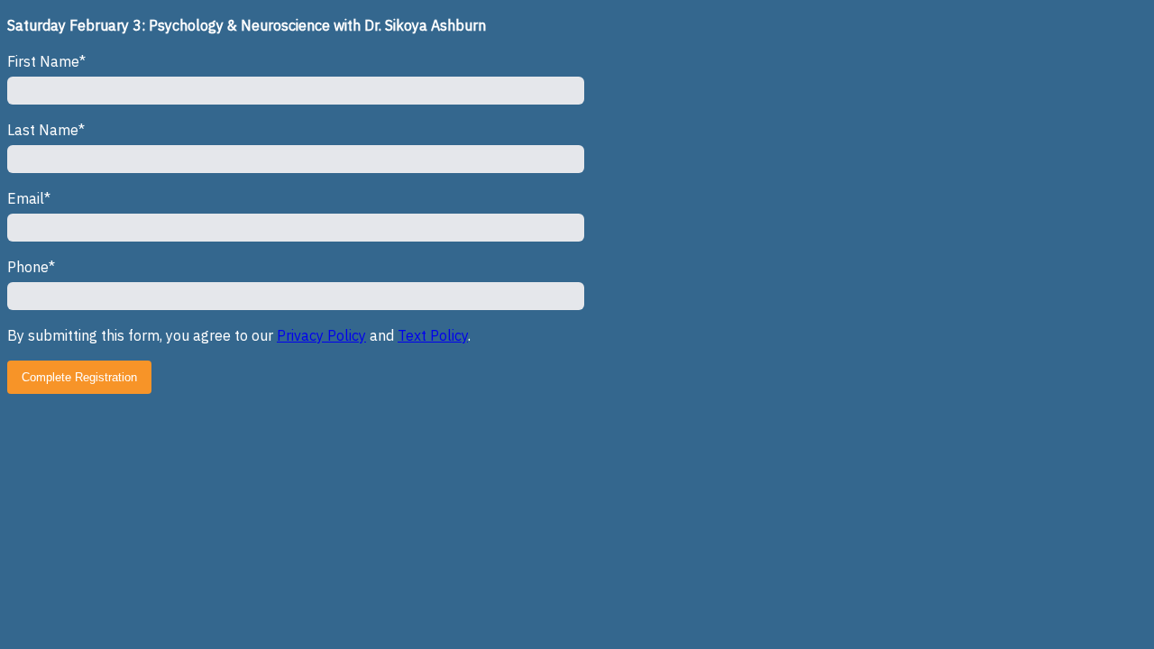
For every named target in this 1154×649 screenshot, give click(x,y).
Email (25, 198)
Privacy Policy (321, 335)
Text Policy (433, 335)
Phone (28, 267)
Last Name (42, 130)
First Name (43, 61)
